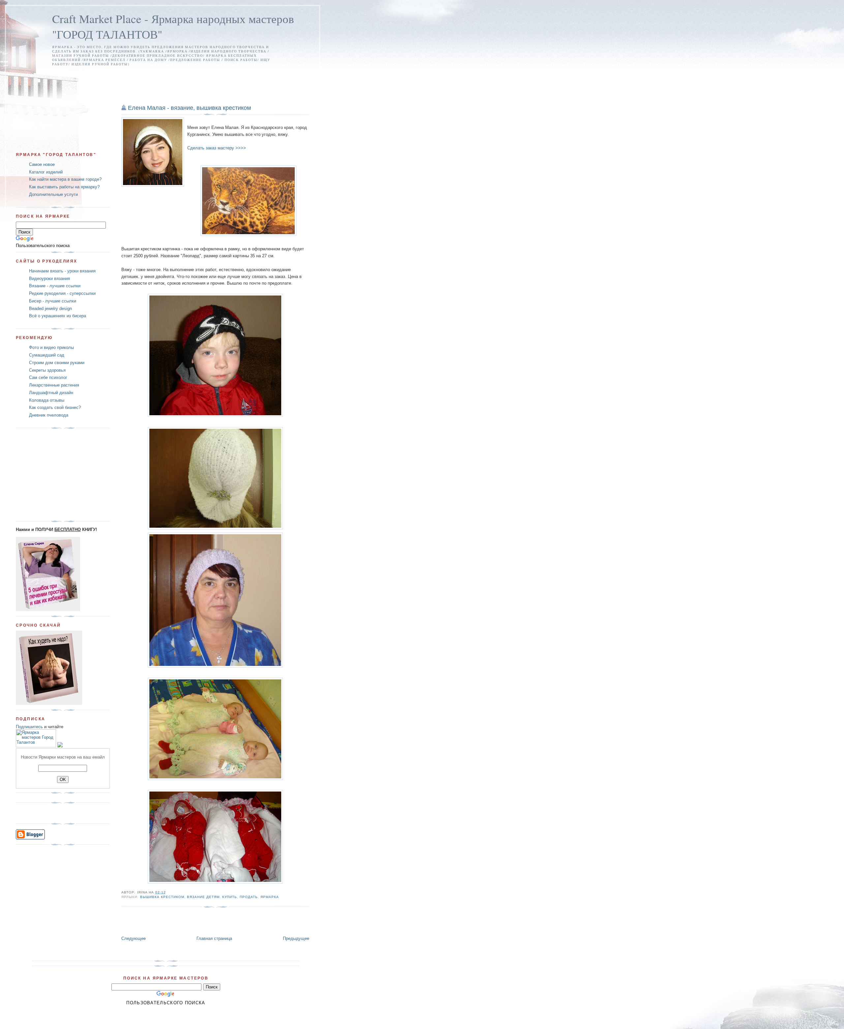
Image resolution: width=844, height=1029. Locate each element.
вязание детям (203, 897)
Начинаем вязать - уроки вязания (62, 270)
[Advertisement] (162, 79)
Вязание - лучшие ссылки (54, 285)
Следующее (133, 938)
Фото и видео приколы (51, 347)
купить (229, 897)
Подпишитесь (29, 726)
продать (249, 897)
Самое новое (42, 164)
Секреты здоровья (47, 370)
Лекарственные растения (54, 385)
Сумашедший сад (46, 355)
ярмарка (269, 897)
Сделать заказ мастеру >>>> (216, 147)
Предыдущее (296, 938)
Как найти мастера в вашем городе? (65, 179)
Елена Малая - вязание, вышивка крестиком (189, 108)
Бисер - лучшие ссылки (52, 300)
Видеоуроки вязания (49, 278)
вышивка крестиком (162, 897)
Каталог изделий (46, 172)
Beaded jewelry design (50, 308)
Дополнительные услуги (53, 194)
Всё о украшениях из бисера (57, 315)
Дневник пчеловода (48, 415)
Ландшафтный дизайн (51, 392)
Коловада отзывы (46, 400)
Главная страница (214, 938)
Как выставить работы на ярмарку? (64, 186)
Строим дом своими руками (56, 362)
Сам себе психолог (48, 377)
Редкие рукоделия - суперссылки (62, 293)
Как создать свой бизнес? (55, 407)
